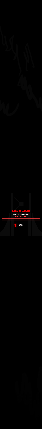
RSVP (21, 219)
